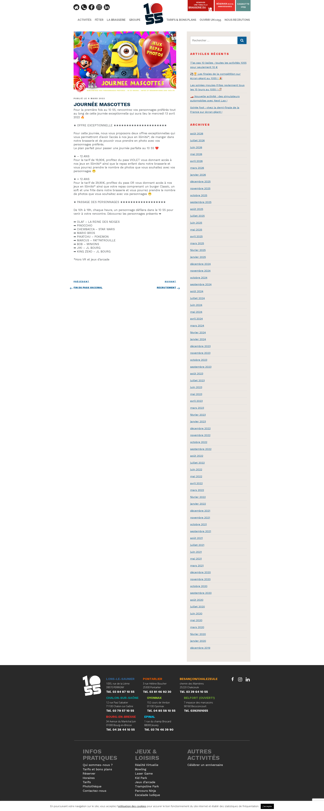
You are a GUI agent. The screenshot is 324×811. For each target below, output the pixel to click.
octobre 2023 (198, 359)
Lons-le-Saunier (120, 679)
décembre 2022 (200, 428)
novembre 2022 (200, 435)
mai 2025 (196, 229)
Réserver (224, 5)
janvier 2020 (198, 640)
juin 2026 (196, 147)
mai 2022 (196, 476)
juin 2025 (196, 222)
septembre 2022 (200, 449)
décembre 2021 (200, 510)
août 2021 (196, 538)
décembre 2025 (200, 181)
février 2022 (198, 497)
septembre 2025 (200, 202)
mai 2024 (196, 311)
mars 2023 (197, 407)
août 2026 (196, 133)
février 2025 (198, 250)
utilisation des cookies (132, 806)
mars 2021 (197, 565)
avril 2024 (196, 318)
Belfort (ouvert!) (199, 698)
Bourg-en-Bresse (121, 716)
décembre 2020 (200, 572)
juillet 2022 (197, 462)
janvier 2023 (198, 421)
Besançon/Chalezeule (199, 679)
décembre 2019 (200, 647)
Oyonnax (154, 698)
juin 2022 (196, 469)
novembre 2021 (200, 517)
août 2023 (196, 373)
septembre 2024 (201, 284)
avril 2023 (196, 400)
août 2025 (196, 209)
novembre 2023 (200, 352)
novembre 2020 (200, 579)
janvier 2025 (198, 257)
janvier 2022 (198, 503)
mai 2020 (196, 620)
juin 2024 (196, 305)
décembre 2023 (200, 346)
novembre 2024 (200, 270)
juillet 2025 (197, 215)
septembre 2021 (200, 531)
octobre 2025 (198, 195)
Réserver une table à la (198, 5)
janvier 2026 (198, 174)
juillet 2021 (197, 545)
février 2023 (198, 414)
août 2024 (196, 291)
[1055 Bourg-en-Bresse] (92, 686)
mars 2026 (197, 167)
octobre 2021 (198, 524)
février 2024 (198, 332)
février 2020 (198, 634)
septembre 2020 (201, 592)
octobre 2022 (198, 442)
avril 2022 (196, 483)
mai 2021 (196, 558)
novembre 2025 (200, 188)
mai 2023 (196, 394)
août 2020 (196, 599)
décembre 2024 (200, 263)
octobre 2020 (198, 586)
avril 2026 (196, 161)
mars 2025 (197, 243)
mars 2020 (197, 627)
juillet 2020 (197, 606)
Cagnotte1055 (243, 5)
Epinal (149, 716)
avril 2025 (196, 236)
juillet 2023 (197, 380)
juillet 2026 (197, 140)
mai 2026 (196, 154)
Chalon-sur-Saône (122, 698)
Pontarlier (152, 679)
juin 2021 (196, 551)
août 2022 (196, 455)
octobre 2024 (198, 277)
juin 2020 (196, 613)
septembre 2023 (200, 366)
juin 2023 (196, 387)
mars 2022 (197, 490)
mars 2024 (197, 325)
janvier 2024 (198, 339)
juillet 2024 (197, 298)
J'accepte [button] (267, 806)
